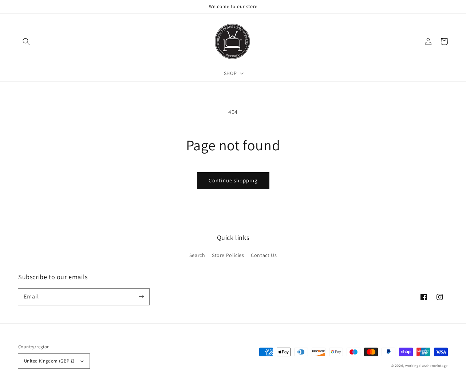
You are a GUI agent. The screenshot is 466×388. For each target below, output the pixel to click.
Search (197, 255)
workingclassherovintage (426, 365)
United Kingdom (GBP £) (49, 361)
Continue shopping (233, 180)
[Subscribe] (141, 297)
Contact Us (264, 255)
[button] (26, 41)
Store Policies (228, 255)
